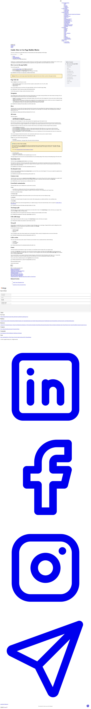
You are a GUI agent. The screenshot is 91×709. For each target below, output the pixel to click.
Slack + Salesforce (67, 33)
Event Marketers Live (4, 333)
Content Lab (66, 7)
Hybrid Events (17, 316)
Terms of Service (14, 337)
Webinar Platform (3, 316)
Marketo (65, 29)
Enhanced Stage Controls (68, 24)
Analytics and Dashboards (65, 320)
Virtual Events (66, 10)
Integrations (64, 27)
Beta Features (64, 39)
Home (14, 56)
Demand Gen (26, 316)
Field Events (66, 11)
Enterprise (66, 6)
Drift (65, 35)
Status (5, 337)
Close (2, 707)
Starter (65, 3)
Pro (64, 4)
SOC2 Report (26, 337)
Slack (65, 32)
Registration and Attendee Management (33, 320)
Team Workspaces (67, 19)
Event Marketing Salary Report (60, 324)
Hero (68, 68)
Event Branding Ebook (34, 324)
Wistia (65, 36)
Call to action (69, 81)
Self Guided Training (65, 2)
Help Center (2, 337)
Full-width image (70, 78)
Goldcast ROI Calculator (4, 324)
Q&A (63, 40)
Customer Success (84, 324)
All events (68, 69)
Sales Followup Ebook (51, 324)
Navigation (69, 66)
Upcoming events (70, 71)
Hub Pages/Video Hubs (68, 20)
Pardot (65, 34)
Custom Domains (52, 320)
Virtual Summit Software (10, 316)
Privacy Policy (8, 337)
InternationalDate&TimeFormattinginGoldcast (24, 149)
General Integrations (67, 38)
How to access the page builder (72, 63)
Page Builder (15, 320)
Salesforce (66, 28)
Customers (79, 324)
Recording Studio (67, 22)
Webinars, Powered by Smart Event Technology (72, 14)
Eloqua (65, 31)
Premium (65, 5)
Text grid (68, 80)
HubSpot (65, 30)
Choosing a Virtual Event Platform (14, 324)
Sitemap (29, 337)
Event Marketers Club (11, 333)
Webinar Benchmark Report (42, 324)
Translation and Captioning (22, 320)
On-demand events (70, 72)
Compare (1, 320)
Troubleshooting (67, 21)
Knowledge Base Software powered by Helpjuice (45, 706)
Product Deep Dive (65, 12)
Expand (5, 707)
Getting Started (64, 8)
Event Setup (66, 15)
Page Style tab (69, 65)
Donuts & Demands (18, 333)
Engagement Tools (43, 320)
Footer (68, 83)
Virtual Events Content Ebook (70, 324)
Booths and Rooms (58, 320)
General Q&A (66, 41)
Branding (47, 320)
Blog (76, 324)
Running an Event (67, 16)
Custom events (69, 74)
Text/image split (70, 77)
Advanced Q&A (67, 42)
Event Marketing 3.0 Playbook (25, 324)
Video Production (10, 320)
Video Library (66, 23)
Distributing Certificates (68, 25)
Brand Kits (66, 26)
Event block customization (71, 75)
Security (22, 337)
